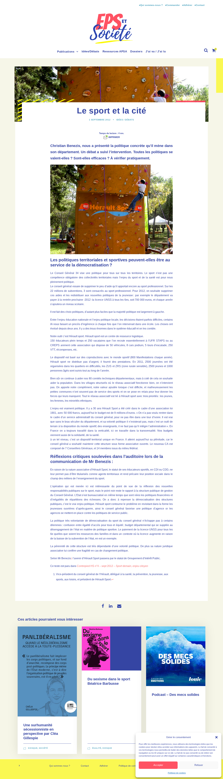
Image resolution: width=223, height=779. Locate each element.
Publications (65, 51)
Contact (85, 765)
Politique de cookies (177, 773)
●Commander (172, 5)
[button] (216, 737)
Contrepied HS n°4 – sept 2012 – (112, 566)
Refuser (198, 765)
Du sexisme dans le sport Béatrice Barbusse (109, 681)
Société (43, 748)
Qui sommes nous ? (59, 765)
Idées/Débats (90, 51)
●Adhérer (187, 5)
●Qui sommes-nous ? (151, 5)
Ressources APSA (115, 51)
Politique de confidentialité (132, 765)
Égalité (96, 748)
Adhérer (104, 765)
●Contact (199, 5)
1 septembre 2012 (100, 120)
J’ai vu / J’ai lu (156, 51)
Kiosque (33, 748)
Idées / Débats (125, 120)
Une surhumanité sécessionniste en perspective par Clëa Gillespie (40, 731)
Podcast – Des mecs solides (175, 695)
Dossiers (136, 51)
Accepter (158, 765)
